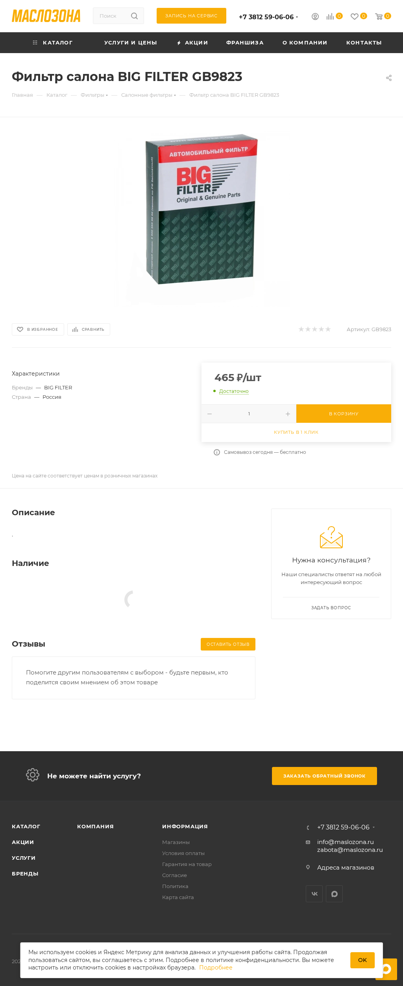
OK (362, 960)
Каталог (26, 826)
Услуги (24, 858)
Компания (95, 826)
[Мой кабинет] (315, 17)
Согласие (174, 875)
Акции (23, 842)
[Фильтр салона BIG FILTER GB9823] (201, 218)
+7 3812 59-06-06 (266, 17)
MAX (334, 893)
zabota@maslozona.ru (350, 849)
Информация (185, 826)
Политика (175, 886)
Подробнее (216, 967)
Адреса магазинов (345, 867)
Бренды (25, 873)
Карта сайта (178, 897)
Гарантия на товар (187, 864)
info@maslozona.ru (345, 842)
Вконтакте (314, 893)
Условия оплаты (183, 853)
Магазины (176, 842)
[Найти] (134, 15)
